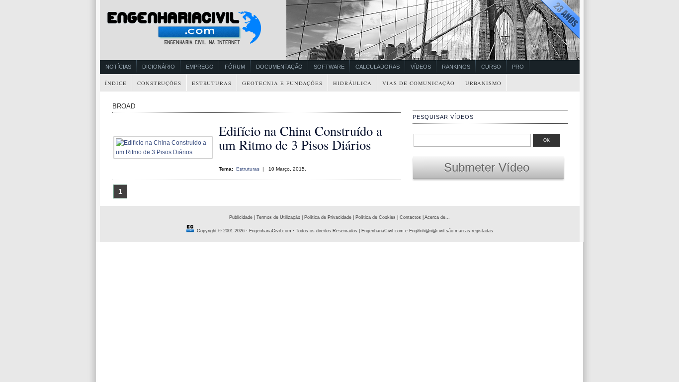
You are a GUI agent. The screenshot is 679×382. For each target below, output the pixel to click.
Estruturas (212, 83)
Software (329, 67)
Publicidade (241, 217)
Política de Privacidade (327, 217)
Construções (159, 83)
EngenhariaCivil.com (270, 230)
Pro (518, 67)
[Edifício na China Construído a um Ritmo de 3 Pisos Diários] (165, 152)
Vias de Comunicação (418, 83)
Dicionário (158, 67)
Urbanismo (483, 83)
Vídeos (421, 67)
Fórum (235, 67)
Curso (491, 67)
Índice (116, 83)
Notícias (118, 67)
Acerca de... (437, 217)
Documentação (279, 67)
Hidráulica (352, 83)
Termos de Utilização (278, 217)
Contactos (410, 217)
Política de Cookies (375, 217)
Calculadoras (377, 67)
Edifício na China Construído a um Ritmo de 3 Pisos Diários (300, 137)
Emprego (200, 67)
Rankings (456, 67)
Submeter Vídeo (488, 167)
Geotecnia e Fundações (282, 83)
